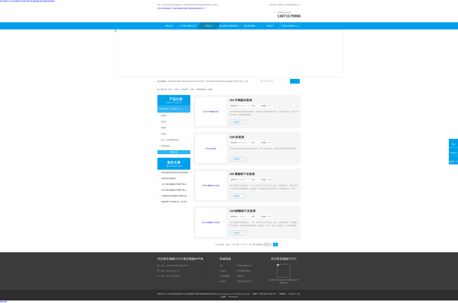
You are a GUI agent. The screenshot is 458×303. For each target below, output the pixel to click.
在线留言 (280, 5)
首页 (170, 89)
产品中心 (208, 26)
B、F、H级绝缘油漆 (171, 109)
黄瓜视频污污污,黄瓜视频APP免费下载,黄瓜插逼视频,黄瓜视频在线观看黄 (27, 1)
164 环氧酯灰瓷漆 (240, 100)
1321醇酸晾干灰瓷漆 (242, 210)
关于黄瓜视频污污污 (188, 26)
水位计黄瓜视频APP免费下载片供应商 (175, 184)
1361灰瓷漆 (236, 137)
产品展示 (223, 271)
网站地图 (3, 302)
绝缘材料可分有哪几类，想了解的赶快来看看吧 (175, 202)
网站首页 (169, 26)
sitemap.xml (232, 297)
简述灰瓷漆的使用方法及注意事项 (174, 172)
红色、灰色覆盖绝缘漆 (170, 140)
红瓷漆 (163, 134)
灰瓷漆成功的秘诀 (168, 178)
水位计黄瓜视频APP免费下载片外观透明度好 (175, 190)
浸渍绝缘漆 (165, 146)
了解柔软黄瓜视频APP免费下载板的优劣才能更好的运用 (175, 196)
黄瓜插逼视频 (249, 26)
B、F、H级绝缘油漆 (194, 89)
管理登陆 (282, 294)
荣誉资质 (240, 276)
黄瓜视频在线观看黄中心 (229, 27)
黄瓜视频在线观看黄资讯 (244, 271)
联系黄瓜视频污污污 (293, 5)
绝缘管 (163, 128)
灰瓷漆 (163, 122)
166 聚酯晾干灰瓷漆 (242, 174)
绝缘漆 (163, 116)
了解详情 (236, 122)
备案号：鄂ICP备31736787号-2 (264, 294)
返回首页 (272, 5)
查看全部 (174, 152)
